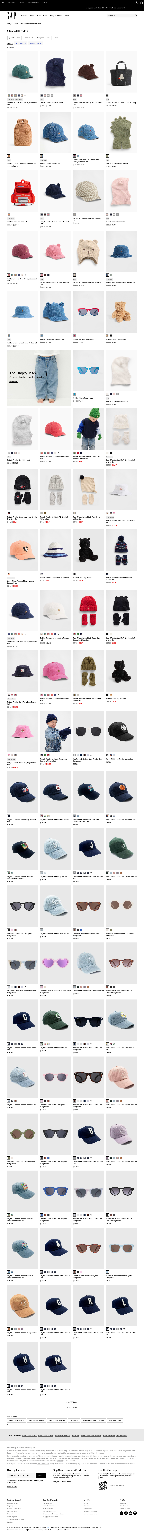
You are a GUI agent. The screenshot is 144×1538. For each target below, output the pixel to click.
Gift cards (10, 1514)
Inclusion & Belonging (90, 1511)
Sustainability (85, 1527)
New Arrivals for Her (16, 1420)
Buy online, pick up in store (15, 1519)
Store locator (124, 1506)
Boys (45, 16)
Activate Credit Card (49, 1511)
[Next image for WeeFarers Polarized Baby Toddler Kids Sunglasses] (101, 731)
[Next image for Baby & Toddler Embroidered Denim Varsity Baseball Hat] (101, 132)
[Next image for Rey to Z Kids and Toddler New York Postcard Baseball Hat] (101, 792)
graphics (59, 1461)
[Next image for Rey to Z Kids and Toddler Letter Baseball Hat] (101, 849)
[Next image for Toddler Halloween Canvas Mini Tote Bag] (134, 72)
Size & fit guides (12, 1516)
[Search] (136, 15)
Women (24, 16)
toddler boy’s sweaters (16, 1453)
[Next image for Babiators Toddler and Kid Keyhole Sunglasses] (35, 906)
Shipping (10, 1506)
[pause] (142, 8)
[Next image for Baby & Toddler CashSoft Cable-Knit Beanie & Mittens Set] (101, 429)
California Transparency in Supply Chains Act (42, 1530)
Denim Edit (74, 1420)
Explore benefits (48, 1508)
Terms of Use (75, 1527)
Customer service (12, 1503)
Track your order (12, 1511)
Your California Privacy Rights (60, 1527)
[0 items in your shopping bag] (141, 2)
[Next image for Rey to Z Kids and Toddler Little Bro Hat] (68, 906)
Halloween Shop (115, 1420)
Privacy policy (12, 1486)
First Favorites (121, 1435)
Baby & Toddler (56, 16)
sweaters (81, 1456)
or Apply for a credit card (50, 1516)
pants (125, 1456)
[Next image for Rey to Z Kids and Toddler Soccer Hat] (134, 731)
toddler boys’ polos (66, 1456)
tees (40, 1453)
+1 (25, 95)
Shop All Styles (25, 24)
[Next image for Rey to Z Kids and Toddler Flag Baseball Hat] (35, 792)
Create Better (88, 1508)
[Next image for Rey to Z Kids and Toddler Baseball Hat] (35, 1077)
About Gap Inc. (96, 1527)
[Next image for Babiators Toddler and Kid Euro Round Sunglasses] (134, 906)
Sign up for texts (125, 1508)
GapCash (10, 1522)
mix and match (43, 1464)
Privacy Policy (26, 1527)
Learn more (66, 1482)
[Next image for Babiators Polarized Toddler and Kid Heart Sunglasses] (68, 963)
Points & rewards (48, 1506)
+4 (91, 873)
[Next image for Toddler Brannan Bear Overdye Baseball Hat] (35, 610)
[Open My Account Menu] (136, 2)
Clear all (10, 43)
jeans (133, 1456)
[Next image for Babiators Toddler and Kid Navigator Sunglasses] (101, 906)
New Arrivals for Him (36, 1420)
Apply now (57, 1482)
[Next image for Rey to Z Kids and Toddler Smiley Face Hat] (134, 849)
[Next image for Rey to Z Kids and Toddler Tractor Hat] (68, 1020)
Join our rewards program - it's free (54, 1514)
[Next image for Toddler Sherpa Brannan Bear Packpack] (35, 132)
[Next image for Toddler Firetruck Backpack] (35, 191)
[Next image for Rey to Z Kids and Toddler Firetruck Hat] (68, 792)
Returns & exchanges (14, 1508)
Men (32, 16)
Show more (10, 1425)
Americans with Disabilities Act (17, 1530)
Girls (39, 16)
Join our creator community (92, 1514)
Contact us (123, 1503)
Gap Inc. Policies (63, 1530)
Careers (86, 1503)
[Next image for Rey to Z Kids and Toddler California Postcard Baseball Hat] (35, 849)
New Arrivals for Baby (57, 1420)
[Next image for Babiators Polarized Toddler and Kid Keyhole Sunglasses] (134, 963)
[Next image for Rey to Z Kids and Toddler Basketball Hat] (134, 792)
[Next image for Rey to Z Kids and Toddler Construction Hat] (134, 1020)
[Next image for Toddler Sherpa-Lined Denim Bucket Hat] (35, 312)
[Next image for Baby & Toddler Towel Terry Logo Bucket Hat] (134, 489)
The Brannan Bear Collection (93, 1420)
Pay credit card (47, 1503)
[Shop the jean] (39, 378)
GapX (67, 16)
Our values (87, 1506)
